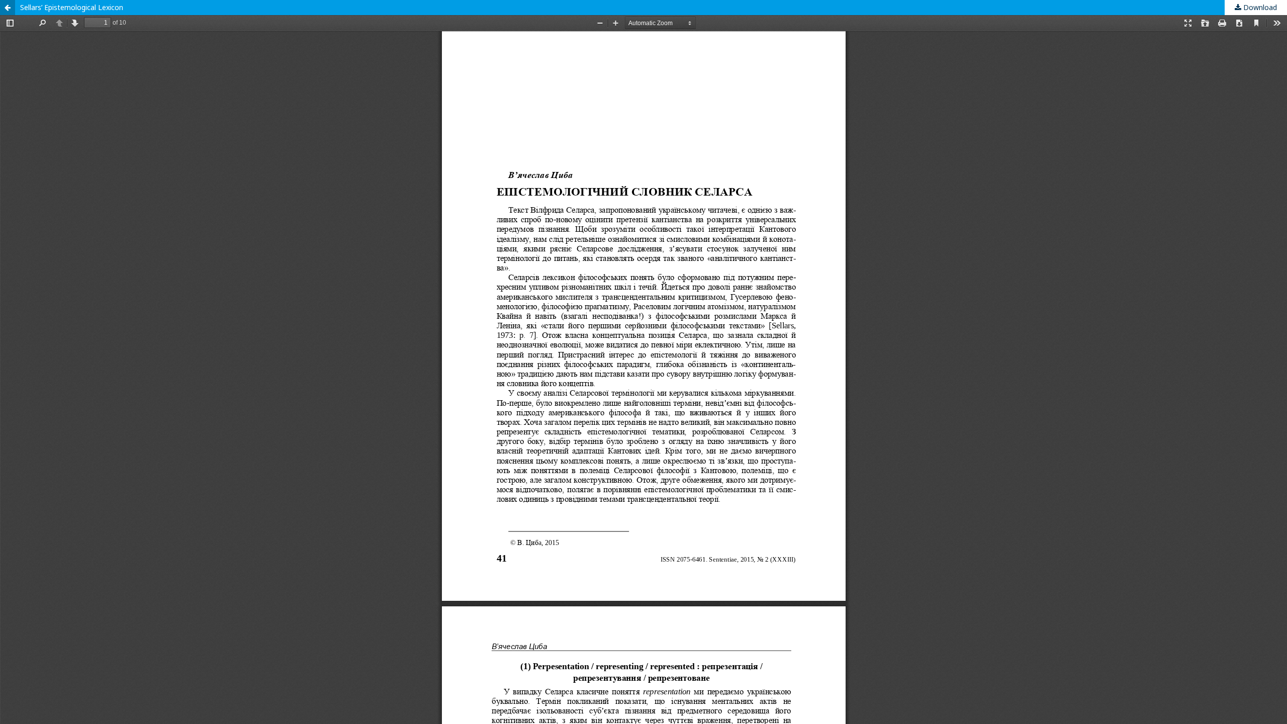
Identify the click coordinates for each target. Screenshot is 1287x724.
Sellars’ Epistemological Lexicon (71, 7)
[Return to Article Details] (7, 7)
